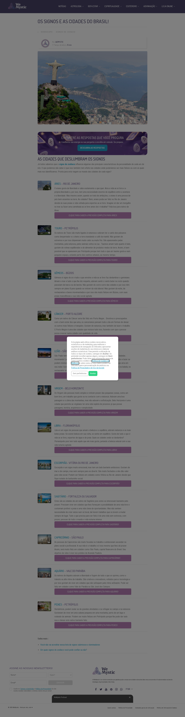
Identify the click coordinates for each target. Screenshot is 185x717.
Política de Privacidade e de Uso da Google (87, 368)
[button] (79, 373)
